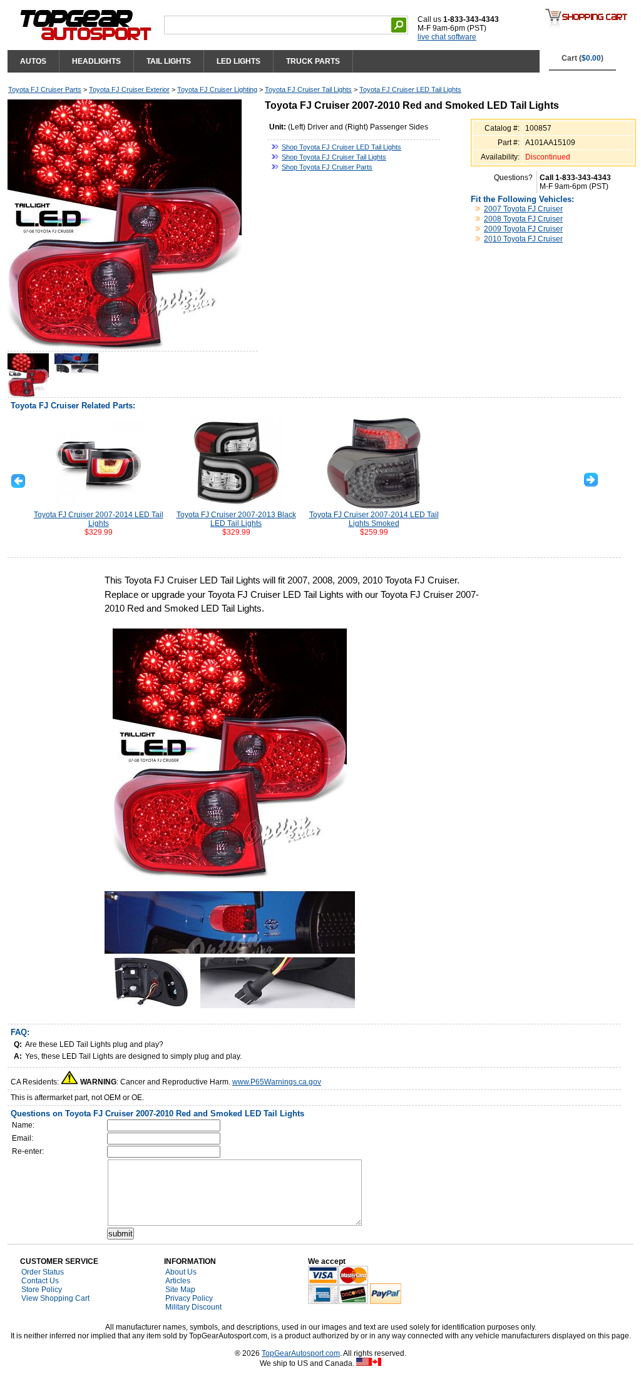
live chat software (447, 37)
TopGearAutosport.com (301, 1353)
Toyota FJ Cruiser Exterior (129, 89)
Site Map (180, 1289)
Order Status (42, 1272)
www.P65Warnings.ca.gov (276, 1082)
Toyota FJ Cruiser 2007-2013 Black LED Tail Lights (236, 519)
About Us (181, 1272)
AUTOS (33, 61)
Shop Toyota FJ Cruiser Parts (327, 167)
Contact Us (40, 1280)
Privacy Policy (189, 1298)
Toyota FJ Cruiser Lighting (217, 89)
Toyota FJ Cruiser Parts (44, 89)
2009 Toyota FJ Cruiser (523, 229)
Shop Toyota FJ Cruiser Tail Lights (334, 157)
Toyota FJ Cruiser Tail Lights (308, 89)
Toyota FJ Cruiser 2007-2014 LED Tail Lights (98, 519)
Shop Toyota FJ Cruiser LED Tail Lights (341, 147)
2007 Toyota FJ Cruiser (523, 209)
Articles (177, 1280)
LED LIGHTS (238, 61)
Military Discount (193, 1307)
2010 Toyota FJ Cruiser (523, 239)
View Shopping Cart (55, 1298)
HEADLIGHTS (96, 61)
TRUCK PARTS (313, 61)
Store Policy (41, 1289)
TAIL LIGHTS (168, 61)
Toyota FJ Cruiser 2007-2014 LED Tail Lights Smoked (374, 519)
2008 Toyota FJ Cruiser (523, 219)
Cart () (582, 58)
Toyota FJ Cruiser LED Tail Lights (410, 89)
